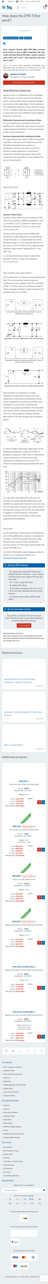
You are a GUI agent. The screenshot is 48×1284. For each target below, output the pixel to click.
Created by (32, 1277)
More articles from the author (24, 82)
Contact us (6, 1078)
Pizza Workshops (8, 1165)
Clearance (6, 1158)
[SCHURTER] (24, 31)
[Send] (44, 1190)
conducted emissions (11, 38)
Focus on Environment (10, 1092)
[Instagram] (34, 1051)
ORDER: (30, 799)
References (7, 1081)
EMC (21, 38)
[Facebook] (6, 1051)
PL (17, 1203)
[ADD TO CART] (39, 802)
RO (10, 1203)
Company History (9, 1096)
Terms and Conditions (10, 1112)
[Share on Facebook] (4, 43)
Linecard (6, 1109)
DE (39, 1199)
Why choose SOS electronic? (13, 1074)
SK (10, 1199)
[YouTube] (13, 1051)
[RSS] (41, 1051)
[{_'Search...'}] (18, 8)
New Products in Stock (10, 1151)
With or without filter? (13, 745)
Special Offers (8, 1154)
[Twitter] (27, 1051)
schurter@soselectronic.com (15, 558)
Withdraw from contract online (13, 1134)
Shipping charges (9, 1116)
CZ (17, 1199)
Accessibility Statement (11, 1176)
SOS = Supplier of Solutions (12, 1067)
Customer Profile (9, 1071)
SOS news (6, 1172)
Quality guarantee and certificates (14, 1085)
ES (32, 1203)
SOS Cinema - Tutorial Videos (13, 1161)
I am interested (24, 625)
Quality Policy (8, 1088)
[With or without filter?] (24, 734)
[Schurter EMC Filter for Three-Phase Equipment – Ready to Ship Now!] (24, 668)
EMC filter (28, 38)
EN (32, 1199)
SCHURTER (27, 791)
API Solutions (7, 1147)
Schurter (31, 552)
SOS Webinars (8, 1168)
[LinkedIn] (20, 1051)
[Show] (43, 802)
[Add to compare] (28, 781)
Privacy (5, 1130)
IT (25, 1203)
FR (39, 1203)
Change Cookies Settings (11, 1137)
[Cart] (44, 7)
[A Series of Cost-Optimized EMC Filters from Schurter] (24, 701)
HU (25, 1199)
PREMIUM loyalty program (12, 1127)
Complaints (7, 1120)
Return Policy (7, 1123)
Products (6, 1105)
